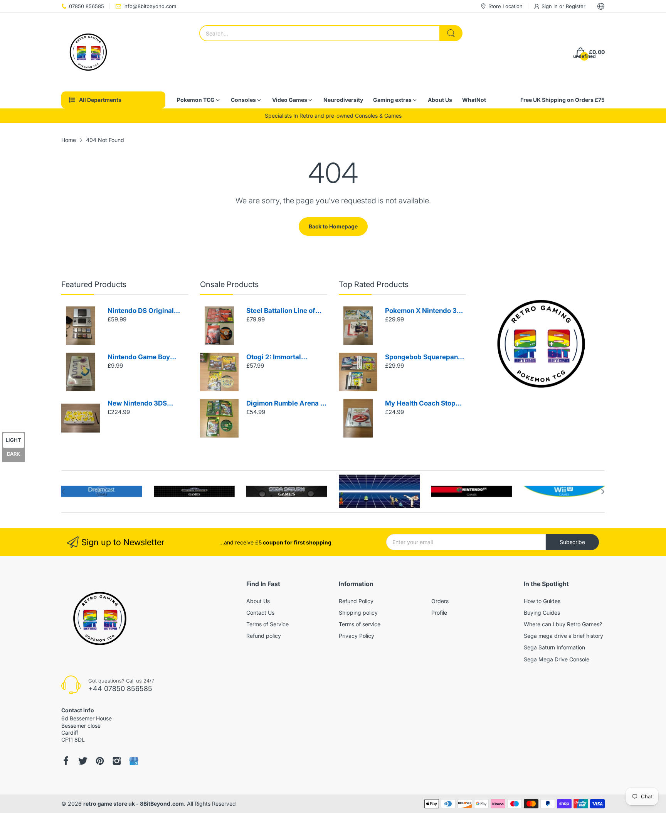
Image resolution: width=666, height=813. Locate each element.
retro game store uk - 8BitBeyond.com (133, 803)
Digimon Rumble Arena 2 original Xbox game (285, 403)
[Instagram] (116, 761)
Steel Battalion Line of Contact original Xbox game (280, 311)
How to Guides (542, 601)
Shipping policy (358, 612)
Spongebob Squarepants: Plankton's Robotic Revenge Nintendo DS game (425, 357)
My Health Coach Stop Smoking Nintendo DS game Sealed (420, 403)
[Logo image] (101, 491)
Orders (440, 601)
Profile (439, 612)
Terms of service (359, 624)
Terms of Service (267, 624)
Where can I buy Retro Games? (563, 624)
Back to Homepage (333, 226)
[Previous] (603, 491)
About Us (258, 601)
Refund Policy (356, 601)
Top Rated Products (374, 284)
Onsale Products (229, 284)
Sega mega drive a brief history (563, 635)
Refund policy (263, 635)
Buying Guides (542, 612)
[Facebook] (66, 761)
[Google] (133, 761)
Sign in (550, 6)
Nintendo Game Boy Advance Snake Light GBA (141, 357)
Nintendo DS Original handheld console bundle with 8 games (147, 311)
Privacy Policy (356, 635)
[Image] (541, 343)
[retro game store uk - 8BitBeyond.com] (88, 52)
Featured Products (93, 284)
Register (575, 6)
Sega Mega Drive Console (556, 659)
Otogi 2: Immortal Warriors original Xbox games (282, 357)
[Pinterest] (99, 761)
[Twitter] (82, 761)
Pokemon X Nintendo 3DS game (425, 311)
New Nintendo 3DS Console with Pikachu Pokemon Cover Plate (141, 403)
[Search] (450, 33)
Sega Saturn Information (554, 647)
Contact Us (260, 612)
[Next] (63, 491)
